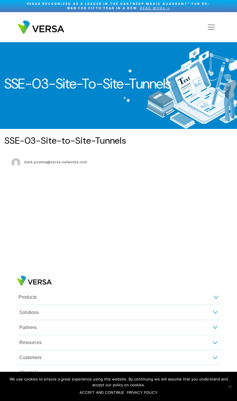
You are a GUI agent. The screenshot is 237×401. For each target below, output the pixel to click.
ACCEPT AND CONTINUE (101, 392)
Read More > (155, 8)
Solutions (29, 312)
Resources (30, 342)
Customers (30, 357)
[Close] (229, 6)
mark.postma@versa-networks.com (55, 162)
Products (27, 297)
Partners (28, 327)
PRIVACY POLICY (142, 392)
